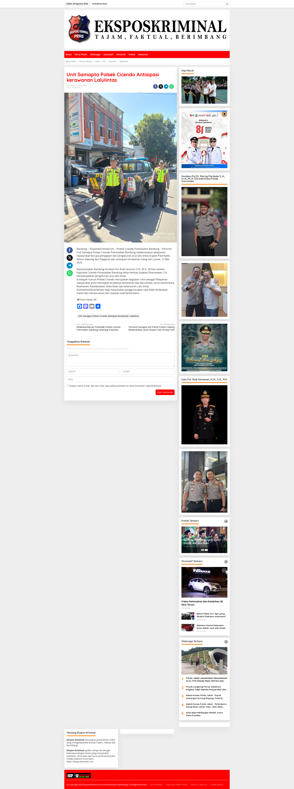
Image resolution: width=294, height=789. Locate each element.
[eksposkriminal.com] (147, 29)
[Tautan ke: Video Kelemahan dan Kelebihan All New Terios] (204, 582)
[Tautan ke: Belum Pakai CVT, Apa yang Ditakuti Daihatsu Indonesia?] (187, 615)
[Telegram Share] (166, 86)
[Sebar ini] (155, 86)
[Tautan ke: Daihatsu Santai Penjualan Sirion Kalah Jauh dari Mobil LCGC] (187, 627)
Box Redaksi (156, 784)
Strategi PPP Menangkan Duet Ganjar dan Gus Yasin (202, 541)
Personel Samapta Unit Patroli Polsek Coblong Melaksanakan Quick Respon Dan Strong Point (151, 327)
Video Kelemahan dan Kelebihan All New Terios (202, 603)
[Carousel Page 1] (202, 550)
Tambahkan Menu (99, 3)
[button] (227, 3)
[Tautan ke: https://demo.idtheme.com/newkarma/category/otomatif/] (226, 562)
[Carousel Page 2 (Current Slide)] (206, 550)
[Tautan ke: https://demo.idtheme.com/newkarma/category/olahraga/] (226, 642)
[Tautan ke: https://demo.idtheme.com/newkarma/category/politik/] (226, 521)
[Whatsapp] (171, 86)
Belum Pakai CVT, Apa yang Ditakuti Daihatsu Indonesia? (211, 615)
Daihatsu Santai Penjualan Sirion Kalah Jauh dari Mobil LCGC (211, 626)
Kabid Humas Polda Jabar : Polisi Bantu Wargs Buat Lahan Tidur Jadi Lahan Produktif (206, 705)
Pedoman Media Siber (176, 784)
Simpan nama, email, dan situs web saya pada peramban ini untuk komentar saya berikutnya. (115, 385)
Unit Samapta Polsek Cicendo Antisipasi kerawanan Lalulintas (108, 315)
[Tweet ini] (160, 86)
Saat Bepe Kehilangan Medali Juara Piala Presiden (204, 714)
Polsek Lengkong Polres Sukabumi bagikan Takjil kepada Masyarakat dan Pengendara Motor (206, 688)
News (69, 88)
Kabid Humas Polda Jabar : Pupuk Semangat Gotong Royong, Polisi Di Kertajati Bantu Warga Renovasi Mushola (204, 696)
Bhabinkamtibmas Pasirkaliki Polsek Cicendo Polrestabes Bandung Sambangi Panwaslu (99, 327)
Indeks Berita (217, 784)
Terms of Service (199, 784)
